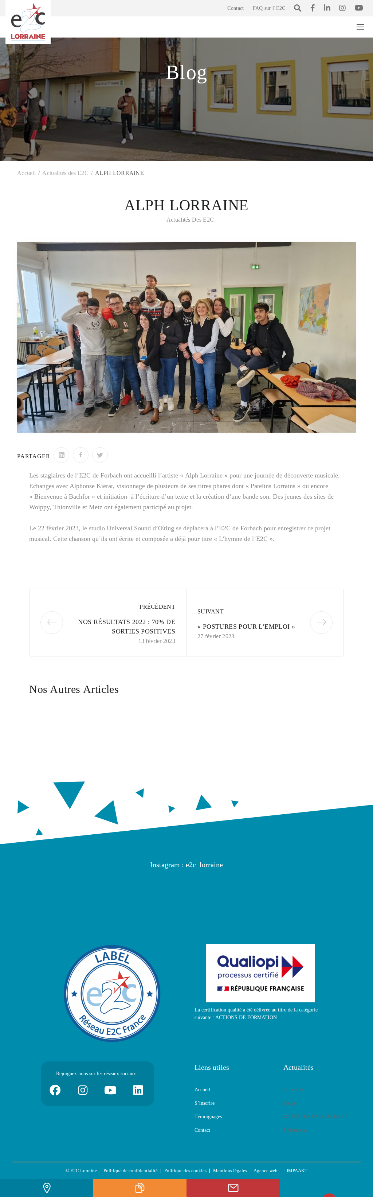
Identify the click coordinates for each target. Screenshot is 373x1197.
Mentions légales (230, 1170)
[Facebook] (81, 455)
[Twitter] (100, 455)
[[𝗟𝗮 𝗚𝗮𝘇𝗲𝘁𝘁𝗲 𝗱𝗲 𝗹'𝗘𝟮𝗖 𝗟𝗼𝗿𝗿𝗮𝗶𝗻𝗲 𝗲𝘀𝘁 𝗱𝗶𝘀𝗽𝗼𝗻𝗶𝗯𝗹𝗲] (99, 888)
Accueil (202, 1089)
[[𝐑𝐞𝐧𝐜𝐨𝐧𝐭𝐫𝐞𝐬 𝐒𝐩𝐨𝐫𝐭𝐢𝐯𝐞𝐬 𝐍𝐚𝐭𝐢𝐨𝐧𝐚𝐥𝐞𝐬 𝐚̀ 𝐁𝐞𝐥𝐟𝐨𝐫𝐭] (215, 888)
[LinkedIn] (61, 455)
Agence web (266, 1170)
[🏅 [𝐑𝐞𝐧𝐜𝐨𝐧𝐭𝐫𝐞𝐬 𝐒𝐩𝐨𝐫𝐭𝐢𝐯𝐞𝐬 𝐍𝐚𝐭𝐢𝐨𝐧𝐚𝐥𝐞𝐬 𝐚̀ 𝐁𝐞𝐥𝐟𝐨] (157, 888)
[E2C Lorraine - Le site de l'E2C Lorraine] (28, 21)
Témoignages (208, 1116)
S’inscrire (205, 1103)
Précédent (157, 607)
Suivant (210, 611)
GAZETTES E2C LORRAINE (315, 1116)
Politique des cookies (185, 1170)
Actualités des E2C (190, 220)
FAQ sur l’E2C (269, 8)
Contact (235, 8)
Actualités (293, 1089)
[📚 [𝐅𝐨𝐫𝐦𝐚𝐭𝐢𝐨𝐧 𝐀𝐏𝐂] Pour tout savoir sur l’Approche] (332, 888)
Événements (295, 1130)
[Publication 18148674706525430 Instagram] (40, 888)
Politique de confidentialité (130, 1170)
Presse (289, 1103)
